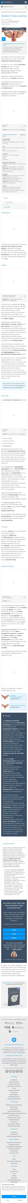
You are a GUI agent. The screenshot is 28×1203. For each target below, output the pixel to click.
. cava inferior (8, 620)
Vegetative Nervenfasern (9, 629)
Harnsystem (14, 1121)
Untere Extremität (14, 1084)
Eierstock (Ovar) (6, 73)
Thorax (14, 1088)
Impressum (14, 1177)
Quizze (14, 934)
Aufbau (7, 204)
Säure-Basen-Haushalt (14, 1123)
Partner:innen (14, 1171)
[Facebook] (7, 1071)
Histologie (4, 93)
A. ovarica (23, 607)
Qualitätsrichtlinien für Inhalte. (11, 866)
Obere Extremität (14, 1081)
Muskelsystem (14, 1107)
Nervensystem (14, 1109)
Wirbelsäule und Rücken (14, 1086)
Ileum (6, 258)
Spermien (7, 547)
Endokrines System (14, 1115)
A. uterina (10, 609)
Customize (19, 1200)
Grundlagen (14, 1079)
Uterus (3, 248)
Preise (14, 1159)
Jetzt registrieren (8, 983)
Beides (14, 938)
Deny (8, 1200)
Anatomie (23, 91)
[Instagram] (14, 1071)
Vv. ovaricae (15, 615)
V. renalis (22, 622)
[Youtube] (10, 1071)
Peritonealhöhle (9, 352)
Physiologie (14, 1101)
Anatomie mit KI (14, 1153)
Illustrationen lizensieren (14, 1161)
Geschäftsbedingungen (14, 1180)
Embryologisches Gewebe (14, 1136)
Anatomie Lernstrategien (14, 1142)
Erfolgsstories (14, 1150)
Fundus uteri (5, 643)
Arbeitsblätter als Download (14, 1146)
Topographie (9, 202)
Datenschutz (13, 1182)
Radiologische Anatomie (14, 1098)
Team (13, 1169)
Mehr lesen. (17, 949)
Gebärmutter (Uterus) (8, 70)
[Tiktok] (21, 1071)
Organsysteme (14, 1134)
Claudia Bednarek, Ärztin (13, 21)
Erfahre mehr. (21, 1052)
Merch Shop (14, 1163)
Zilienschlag (5, 473)
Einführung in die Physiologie (14, 1104)
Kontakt (14, 1175)
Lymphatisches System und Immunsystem (14, 1113)
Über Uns (14, 1166)
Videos (14, 930)
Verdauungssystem (14, 1119)
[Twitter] (17, 1071)
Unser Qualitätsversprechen (14, 1044)
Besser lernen (14, 1139)
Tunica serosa (6, 446)
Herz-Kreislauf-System (14, 1111)
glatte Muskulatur (9, 502)
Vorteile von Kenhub (14, 1148)
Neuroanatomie (14, 1094)
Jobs (14, 1173)
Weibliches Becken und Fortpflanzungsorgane (13, 12)
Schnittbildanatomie (14, 1096)
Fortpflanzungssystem (14, 1126)
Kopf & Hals (14, 1092)
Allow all (14, 1196)
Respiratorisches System (14, 1117)
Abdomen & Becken (14, 1090)
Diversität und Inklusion (14, 1055)
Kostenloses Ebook (14, 1144)
